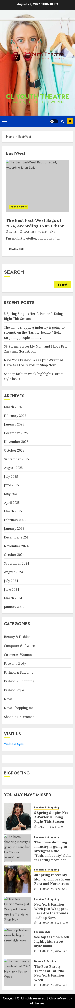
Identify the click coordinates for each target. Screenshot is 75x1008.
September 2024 (16, 563)
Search (14, 271)
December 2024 (16, 537)
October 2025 (14, 450)
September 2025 (16, 459)
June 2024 (11, 589)
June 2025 (11, 485)
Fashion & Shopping (19, 681)
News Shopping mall (20, 708)
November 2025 (16, 441)
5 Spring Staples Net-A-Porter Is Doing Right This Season (51, 817)
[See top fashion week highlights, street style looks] (17, 941)
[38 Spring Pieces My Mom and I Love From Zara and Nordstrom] (17, 879)
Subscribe (70, 121)
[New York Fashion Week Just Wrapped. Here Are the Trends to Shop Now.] (17, 910)
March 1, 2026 (47, 827)
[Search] (62, 121)
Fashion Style (19, 206)
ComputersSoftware (19, 646)
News (8, 699)
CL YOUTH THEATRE (37, 96)
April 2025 (12, 502)
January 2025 (14, 528)
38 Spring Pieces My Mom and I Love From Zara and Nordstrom (52, 879)
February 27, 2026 (49, 889)
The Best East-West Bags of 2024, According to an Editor (35, 223)
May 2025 (11, 494)
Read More (16, 249)
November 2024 (16, 546)
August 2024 (13, 572)
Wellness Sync (14, 744)
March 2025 (13, 511)
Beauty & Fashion (17, 637)
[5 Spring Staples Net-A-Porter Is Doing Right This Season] (17, 816)
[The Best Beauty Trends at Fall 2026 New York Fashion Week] (17, 972)
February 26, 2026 (49, 923)
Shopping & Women (19, 717)
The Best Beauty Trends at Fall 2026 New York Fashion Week (49, 973)
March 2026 (13, 407)
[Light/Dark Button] (54, 121)
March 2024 (13, 598)
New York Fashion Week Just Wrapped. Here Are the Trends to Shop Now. (51, 911)
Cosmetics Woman (18, 654)
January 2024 (14, 607)
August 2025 (13, 468)
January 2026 (14, 424)
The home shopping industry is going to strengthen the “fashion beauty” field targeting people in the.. (34, 332)
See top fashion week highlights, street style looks (51, 941)
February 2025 (15, 520)
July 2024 (11, 581)
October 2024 (14, 554)
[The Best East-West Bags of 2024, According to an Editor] (37, 186)
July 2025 (11, 476)
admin (13, 232)
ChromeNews (58, 998)
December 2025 (16, 433)
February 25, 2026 (49, 951)
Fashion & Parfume (18, 672)
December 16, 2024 (35, 232)
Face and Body (15, 663)
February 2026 (15, 416)
